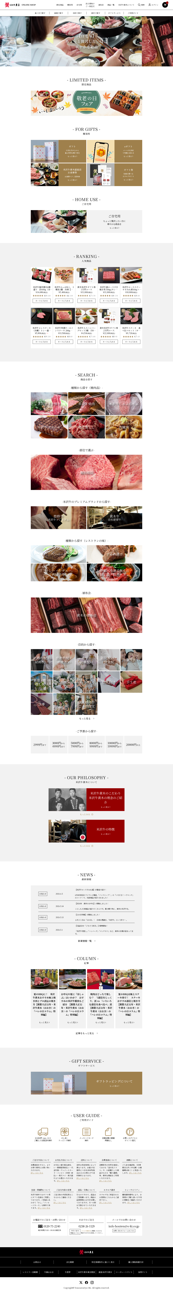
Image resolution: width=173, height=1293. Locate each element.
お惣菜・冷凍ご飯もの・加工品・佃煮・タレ (114, 572)
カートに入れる (41, 300)
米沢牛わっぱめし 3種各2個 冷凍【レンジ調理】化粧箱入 (64, 289)
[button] (24, 41)
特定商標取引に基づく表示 (103, 1262)
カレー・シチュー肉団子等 (58, 572)
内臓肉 (124, 427)
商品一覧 (110, 5)
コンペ (64, 704)
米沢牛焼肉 (86, 403)
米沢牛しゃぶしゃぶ (124, 403)
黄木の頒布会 (86, 615)
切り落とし (86, 427)
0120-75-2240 (52, 1226)
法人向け (109, 682)
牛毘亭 (68, 1272)
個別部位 (86, 472)
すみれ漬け (114, 554)
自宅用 (79, 5)
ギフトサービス (114, 13)
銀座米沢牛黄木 (105, 1272)
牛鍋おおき (49, 1272)
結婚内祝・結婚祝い (41, 660)
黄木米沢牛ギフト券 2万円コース (109, 329)
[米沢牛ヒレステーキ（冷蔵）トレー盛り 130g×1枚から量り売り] (42, 309)
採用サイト (143, 1272)
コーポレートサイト (124, 1272)
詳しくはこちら (37, 1173)
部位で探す (95, 13)
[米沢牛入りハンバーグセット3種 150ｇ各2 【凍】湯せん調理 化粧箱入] (86, 309)
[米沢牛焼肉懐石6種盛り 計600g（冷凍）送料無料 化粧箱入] (42, 268)
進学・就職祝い (86, 660)
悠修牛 (58, 517)
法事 (41, 704)
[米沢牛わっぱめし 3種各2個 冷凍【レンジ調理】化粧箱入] (64, 268)
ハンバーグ (58, 554)
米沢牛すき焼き (49, 403)
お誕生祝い (131, 659)
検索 (143, 5)
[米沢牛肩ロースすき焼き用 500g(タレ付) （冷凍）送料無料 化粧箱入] (109, 268)
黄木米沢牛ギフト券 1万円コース (86, 288)
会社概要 (70, 1262)
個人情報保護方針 (135, 1262)
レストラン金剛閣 (30, 1272)
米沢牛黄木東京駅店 (86, 1272)
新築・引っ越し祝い (41, 682)
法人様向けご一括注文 (90, 4)
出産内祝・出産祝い (64, 660)
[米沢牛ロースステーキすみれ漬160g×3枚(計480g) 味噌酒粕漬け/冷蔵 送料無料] (131, 268)
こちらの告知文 (86, 1231)
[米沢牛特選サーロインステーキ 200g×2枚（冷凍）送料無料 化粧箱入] (64, 309)
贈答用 (70, 5)
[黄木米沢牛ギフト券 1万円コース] (86, 268)
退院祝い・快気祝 (109, 660)
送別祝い (64, 682)
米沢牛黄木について (126, 5)
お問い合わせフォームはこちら (123, 1230)
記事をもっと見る (85, 1033)
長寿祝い (86, 682)
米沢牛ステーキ (49, 427)
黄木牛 (114, 517)
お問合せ (37, 1262)
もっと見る (85, 718)
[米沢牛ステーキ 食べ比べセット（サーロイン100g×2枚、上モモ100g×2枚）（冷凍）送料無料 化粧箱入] (131, 309)
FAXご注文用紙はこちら (75, 1231)
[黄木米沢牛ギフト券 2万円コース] (109, 309)
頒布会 (101, 5)
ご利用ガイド (133, 13)
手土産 (131, 682)
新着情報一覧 (85, 940)
